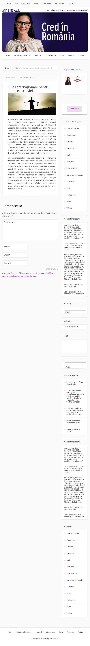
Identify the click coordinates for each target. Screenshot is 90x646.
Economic (70, 148)
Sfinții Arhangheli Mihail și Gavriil (73, 422)
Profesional (71, 195)
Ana (65, 284)
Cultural (17, 68)
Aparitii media (72, 128)
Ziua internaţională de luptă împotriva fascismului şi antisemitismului (74, 411)
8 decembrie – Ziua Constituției (74, 383)
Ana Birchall (74, 109)
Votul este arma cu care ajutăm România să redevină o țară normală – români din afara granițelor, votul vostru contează (75, 396)
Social (68, 202)
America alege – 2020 (73, 430)
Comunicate (71, 135)
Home (9, 68)
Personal (32, 77)
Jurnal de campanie (74, 175)
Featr (68, 155)
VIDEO (69, 208)
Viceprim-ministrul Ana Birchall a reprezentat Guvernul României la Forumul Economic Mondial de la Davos (74, 275)
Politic (69, 188)
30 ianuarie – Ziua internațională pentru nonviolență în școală (74, 246)
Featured (70, 162)
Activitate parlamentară (23, 632)
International (71, 168)
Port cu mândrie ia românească (73, 285)
